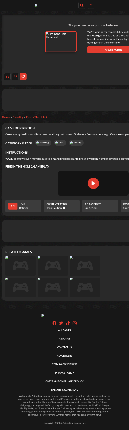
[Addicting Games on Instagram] (75, 324)
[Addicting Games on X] (61, 324)
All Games (64, 330)
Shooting (18, 117)
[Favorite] (23, 76)
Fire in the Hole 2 (36, 117)
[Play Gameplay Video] (93, 183)
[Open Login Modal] (91, 5)
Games (6, 117)
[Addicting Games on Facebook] (54, 324)
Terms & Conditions (64, 364)
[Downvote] (15, 76)
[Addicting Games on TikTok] (68, 324)
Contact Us (64, 347)
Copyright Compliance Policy (64, 381)
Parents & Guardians (64, 389)
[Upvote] (7, 76)
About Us (64, 338)
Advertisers (64, 355)
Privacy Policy (64, 372)
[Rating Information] (63, 208)
